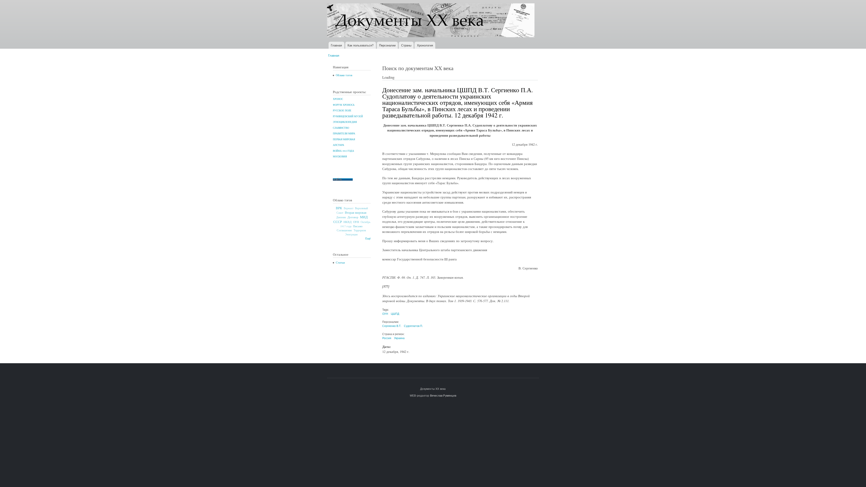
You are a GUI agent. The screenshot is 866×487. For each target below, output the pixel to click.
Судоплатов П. (413, 326)
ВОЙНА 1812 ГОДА (343, 150)
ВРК (339, 208)
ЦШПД (395, 313)
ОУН (356, 222)
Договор (353, 217)
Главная (336, 45)
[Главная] (431, 21)
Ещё (368, 238)
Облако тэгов (344, 75)
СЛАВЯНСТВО (341, 127)
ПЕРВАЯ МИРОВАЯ (344, 139)
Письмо (358, 226)
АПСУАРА (338, 145)
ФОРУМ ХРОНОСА (344, 104)
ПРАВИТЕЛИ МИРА (344, 133)
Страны (406, 45)
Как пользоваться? (360, 45)
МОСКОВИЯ (340, 156)
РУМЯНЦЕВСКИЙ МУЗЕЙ (348, 116)
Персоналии (387, 45)
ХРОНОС (338, 99)
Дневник (341, 217)
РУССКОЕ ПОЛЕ (342, 110)
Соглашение (344, 230)
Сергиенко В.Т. (391, 326)
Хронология (425, 45)
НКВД (347, 222)
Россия (386, 338)
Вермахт (348, 208)
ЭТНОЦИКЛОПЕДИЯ (345, 122)
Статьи (340, 262)
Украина (399, 338)
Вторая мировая (355, 212)
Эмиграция (351, 234)
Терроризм (360, 230)
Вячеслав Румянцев (443, 395)
